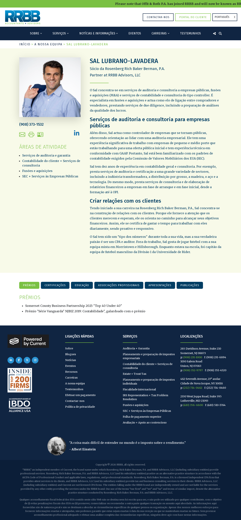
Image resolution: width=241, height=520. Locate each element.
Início (24, 44)
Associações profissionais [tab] (119, 285)
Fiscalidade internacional (139, 389)
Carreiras (159, 33)
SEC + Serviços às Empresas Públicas (50, 176)
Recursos (71, 371)
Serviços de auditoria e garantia (46, 155)
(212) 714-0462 (192, 387)
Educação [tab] (82, 285)
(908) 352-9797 (193, 370)
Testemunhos (190, 33)
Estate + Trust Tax (134, 374)
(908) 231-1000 (192, 357)
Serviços (59, 33)
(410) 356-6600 (193, 405)
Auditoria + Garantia (136, 348)
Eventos (134, 33)
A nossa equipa (48, 44)
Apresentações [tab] (160, 285)
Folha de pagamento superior (142, 416)
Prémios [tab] (29, 285)
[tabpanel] (120, 304)
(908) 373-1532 (31, 124)
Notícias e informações (97, 33)
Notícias (70, 360)
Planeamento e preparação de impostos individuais (149, 381)
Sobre (34, 33)
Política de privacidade (80, 406)
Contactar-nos (158, 17)
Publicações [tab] (189, 285)
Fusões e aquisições (37, 171)
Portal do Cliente (193, 17)
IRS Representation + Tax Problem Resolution (145, 397)
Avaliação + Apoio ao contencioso (145, 422)
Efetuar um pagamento (80, 395)
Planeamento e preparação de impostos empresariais (149, 356)
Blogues (70, 354)
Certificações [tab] (55, 285)
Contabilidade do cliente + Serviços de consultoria (147, 366)
